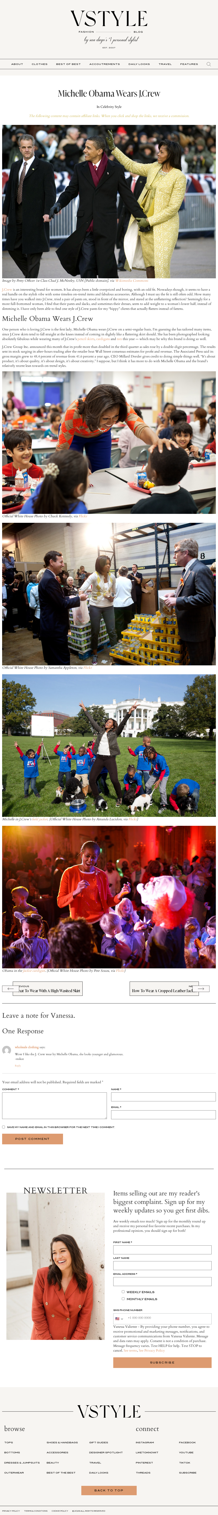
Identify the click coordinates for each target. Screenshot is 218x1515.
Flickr (83, 516)
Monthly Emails (142, 1299)
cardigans (103, 339)
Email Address (125, 1274)
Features (189, 64)
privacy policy (11, 1511)
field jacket (39, 819)
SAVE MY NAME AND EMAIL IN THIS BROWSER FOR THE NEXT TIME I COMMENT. (61, 1127)
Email (116, 1107)
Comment (10, 1089)
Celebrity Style (111, 106)
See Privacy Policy (152, 1350)
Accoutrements (104, 64)
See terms (130, 1350)
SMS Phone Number (127, 1310)
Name (116, 1089)
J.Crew (7, 289)
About (17, 64)
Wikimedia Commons (131, 280)
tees (119, 339)
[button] (209, 64)
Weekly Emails (141, 1292)
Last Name (121, 1258)
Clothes (40, 64)
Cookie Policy (60, 1511)
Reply (18, 1065)
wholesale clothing (27, 1047)
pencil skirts (86, 339)
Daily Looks (139, 64)
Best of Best (68, 64)
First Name (122, 1242)
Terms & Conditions (35, 1511)
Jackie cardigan (34, 970)
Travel (165, 64)
